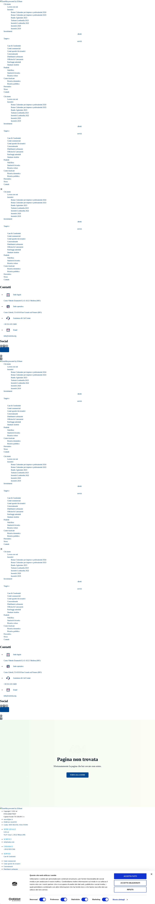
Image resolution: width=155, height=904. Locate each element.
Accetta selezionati (130, 883)
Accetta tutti (130, 876)
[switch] (64, 899)
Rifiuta (130, 890)
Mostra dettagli (119, 899)
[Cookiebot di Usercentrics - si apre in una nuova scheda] (15, 899)
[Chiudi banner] (151, 874)
